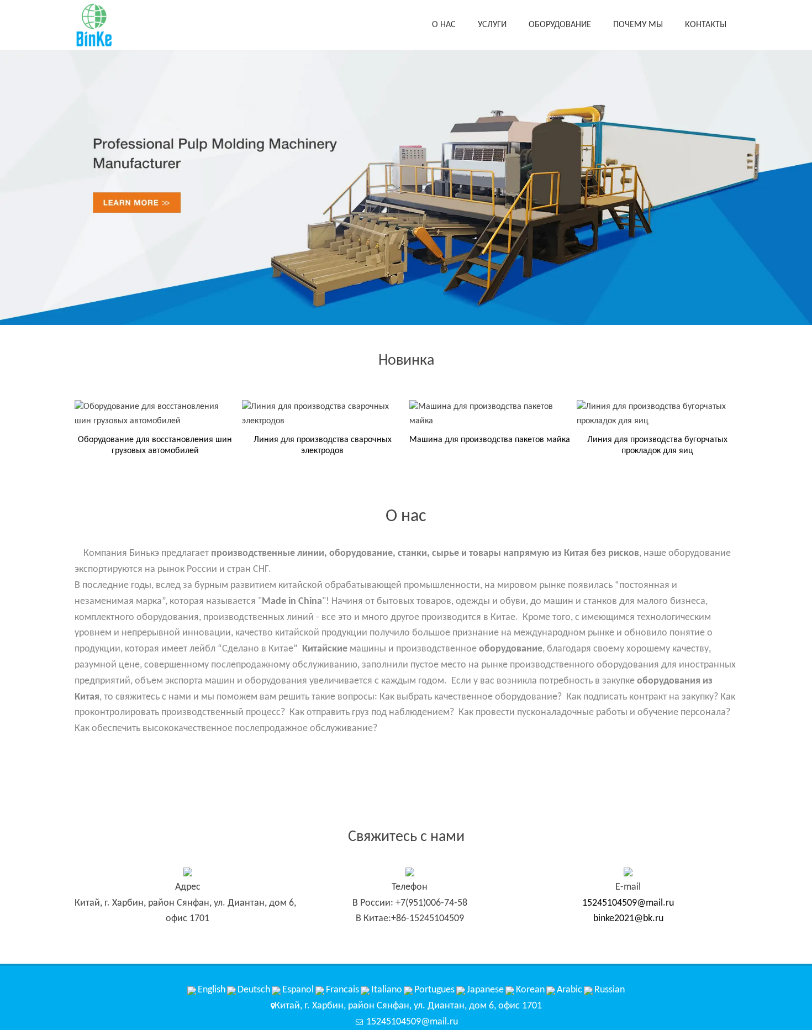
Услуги (492, 24)
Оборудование (560, 24)
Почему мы (638, 24)
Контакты (705, 24)
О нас (444, 24)
